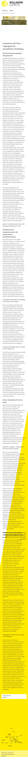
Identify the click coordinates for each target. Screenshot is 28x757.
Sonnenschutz (9, 537)
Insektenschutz (22, 534)
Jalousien (7, 536)
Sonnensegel (23, 539)
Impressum (4, 752)
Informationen (10, 754)
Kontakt (5, 10)
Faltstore (15, 532)
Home (11, 10)
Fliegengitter (7, 534)
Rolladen (21, 536)
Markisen (12, 536)
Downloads (4, 754)
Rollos (24, 536)
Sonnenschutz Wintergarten (19, 537)
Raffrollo (16, 536)
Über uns (3, 756)
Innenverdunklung (14, 534)
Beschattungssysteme (8, 532)
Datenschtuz (10, 752)
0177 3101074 (12, 13)
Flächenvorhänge (22, 532)
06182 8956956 (5, 13)
